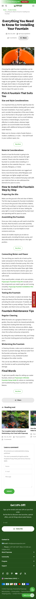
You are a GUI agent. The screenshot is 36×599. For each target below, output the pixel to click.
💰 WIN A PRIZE (34, 301)
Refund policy (6, 591)
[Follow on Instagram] (7, 573)
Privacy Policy (14, 459)
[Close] (34, 293)
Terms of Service (25, 459)
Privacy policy (15, 591)
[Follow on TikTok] (21, 573)
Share (25, 38)
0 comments (13, 38)
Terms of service (26, 591)
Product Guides (12, 10)
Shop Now (25, 2)
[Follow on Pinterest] (12, 573)
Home (4, 10)
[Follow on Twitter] (25, 573)
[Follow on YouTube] (16, 573)
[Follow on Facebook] (3, 573)
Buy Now (18, 144)
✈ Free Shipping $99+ (13, 2)
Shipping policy (6, 594)
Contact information (18, 594)
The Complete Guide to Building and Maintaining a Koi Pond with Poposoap (15, 432)
